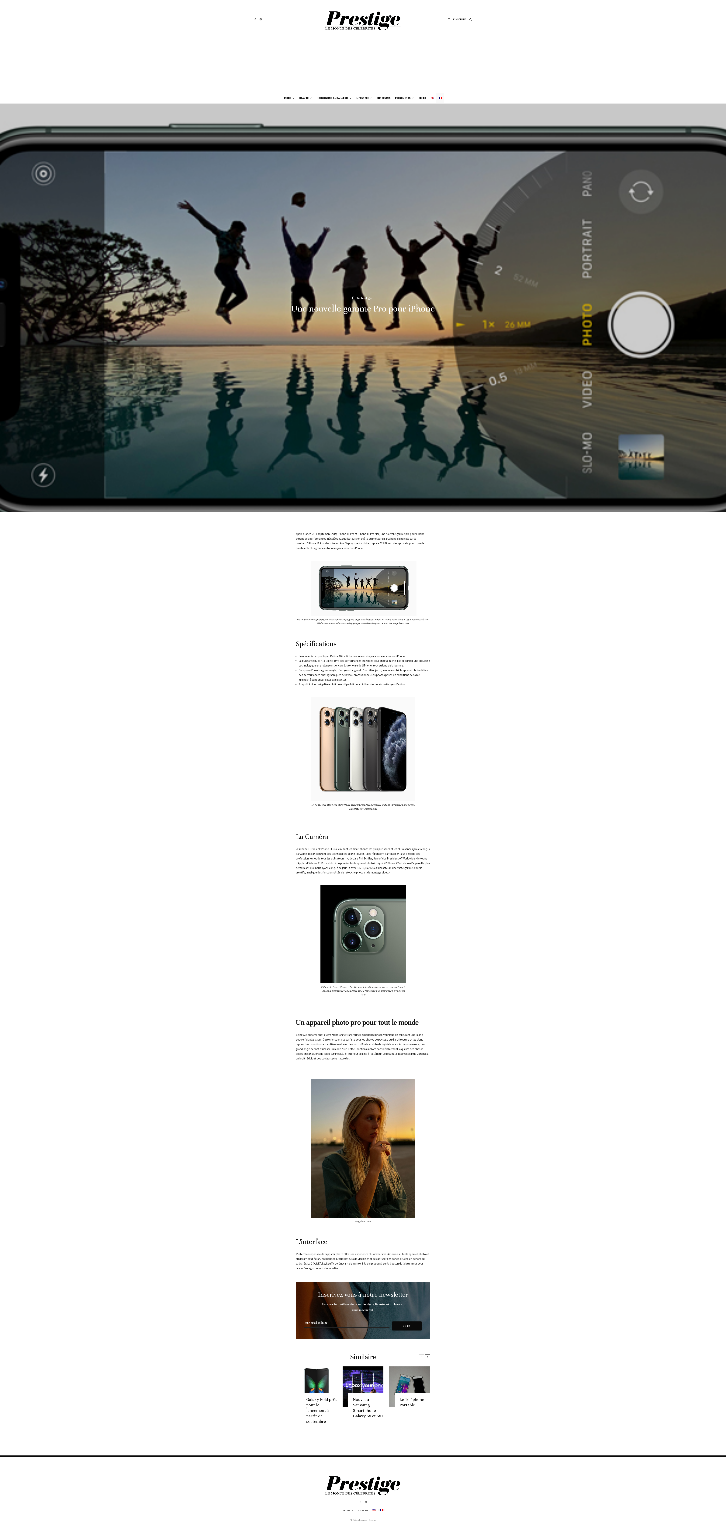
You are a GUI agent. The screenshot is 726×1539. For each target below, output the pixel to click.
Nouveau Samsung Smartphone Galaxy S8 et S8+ (368, 1407)
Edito (422, 98)
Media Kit (363, 1510)
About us (348, 1510)
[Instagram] (261, 19)
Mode (287, 98)
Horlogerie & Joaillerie (332, 98)
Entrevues (384, 98)
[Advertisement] (363, 64)
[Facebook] (255, 19)
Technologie (364, 298)
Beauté (304, 98)
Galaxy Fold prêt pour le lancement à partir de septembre (321, 1410)
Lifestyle (362, 98)
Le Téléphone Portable (411, 1402)
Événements (403, 98)
